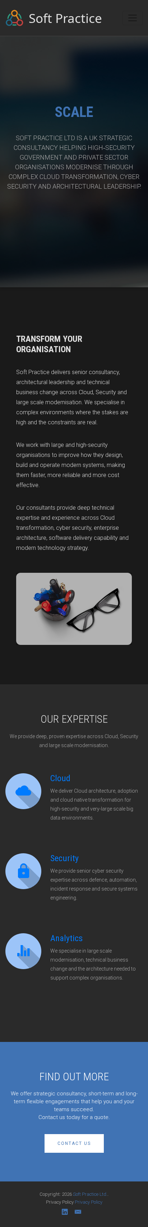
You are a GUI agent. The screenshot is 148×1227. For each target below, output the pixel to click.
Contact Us (74, 1143)
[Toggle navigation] (132, 18)
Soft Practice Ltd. (90, 1194)
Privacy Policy (88, 1202)
